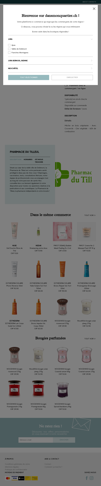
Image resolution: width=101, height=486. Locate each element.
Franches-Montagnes (20, 53)
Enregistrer (72, 77)
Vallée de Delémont (19, 49)
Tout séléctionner (28, 77)
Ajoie (13, 45)
